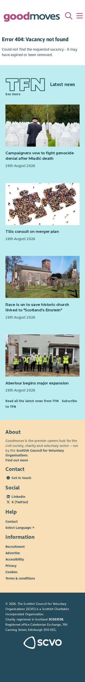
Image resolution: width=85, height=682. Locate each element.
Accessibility (14, 559)
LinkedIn (18, 497)
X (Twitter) (20, 502)
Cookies (11, 572)
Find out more (16, 460)
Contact (11, 522)
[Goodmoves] (32, 18)
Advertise (12, 553)
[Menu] (79, 15)
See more (12, 94)
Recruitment (15, 547)
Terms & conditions (20, 578)
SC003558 (56, 619)
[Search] (68, 15)
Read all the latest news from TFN (31, 401)
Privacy (11, 566)
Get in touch (21, 478)
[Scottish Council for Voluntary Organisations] (42, 643)
